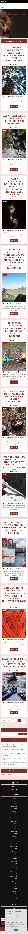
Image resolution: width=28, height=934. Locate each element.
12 (23, 723)
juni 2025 (14, 826)
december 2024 (14, 841)
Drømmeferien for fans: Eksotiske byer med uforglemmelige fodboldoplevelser (12, 745)
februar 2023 (14, 891)
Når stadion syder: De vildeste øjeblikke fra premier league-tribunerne (14, 754)
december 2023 (14, 868)
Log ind (14, 908)
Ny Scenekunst (14, 14)
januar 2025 (14, 838)
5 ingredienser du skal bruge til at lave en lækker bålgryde (14, 396)
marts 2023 (14, 888)
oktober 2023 (14, 873)
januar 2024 (14, 866)
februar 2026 (14, 811)
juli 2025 (14, 823)
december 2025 (14, 816)
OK (16, 930)
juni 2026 (14, 801)
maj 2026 (14, 803)
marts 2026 (14, 808)
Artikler (14, 786)
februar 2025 (14, 836)
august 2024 (14, 848)
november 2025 (14, 818)
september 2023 (14, 876)
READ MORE (14, 107)
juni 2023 (14, 883)
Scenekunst (14, 789)
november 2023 (14, 871)
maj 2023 (14, 886)
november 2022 (14, 898)
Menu (5, 1)
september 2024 (14, 846)
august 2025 (14, 821)
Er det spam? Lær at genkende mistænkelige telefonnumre (12, 750)
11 (23, 720)
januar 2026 (14, 813)
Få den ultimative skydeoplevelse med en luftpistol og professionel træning (14, 187)
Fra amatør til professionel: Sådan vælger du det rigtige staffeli (14, 527)
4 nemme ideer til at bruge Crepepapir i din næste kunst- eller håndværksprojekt (14, 596)
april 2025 (14, 831)
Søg (14, 730)
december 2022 (14, 896)
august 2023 (14, 878)
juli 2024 (14, 851)
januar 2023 (14, 893)
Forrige (4, 720)
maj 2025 (14, 828)
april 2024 (14, 858)
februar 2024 (14, 863)
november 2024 (14, 843)
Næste (3, 725)
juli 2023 (14, 881)
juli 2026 (14, 798)
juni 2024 (14, 853)
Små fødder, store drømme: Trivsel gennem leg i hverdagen (13, 758)
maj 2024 (14, 856)
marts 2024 (14, 861)
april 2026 (14, 806)
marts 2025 (14, 833)
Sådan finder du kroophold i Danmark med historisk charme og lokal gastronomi (14, 763)
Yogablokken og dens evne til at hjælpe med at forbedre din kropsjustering (14, 462)
